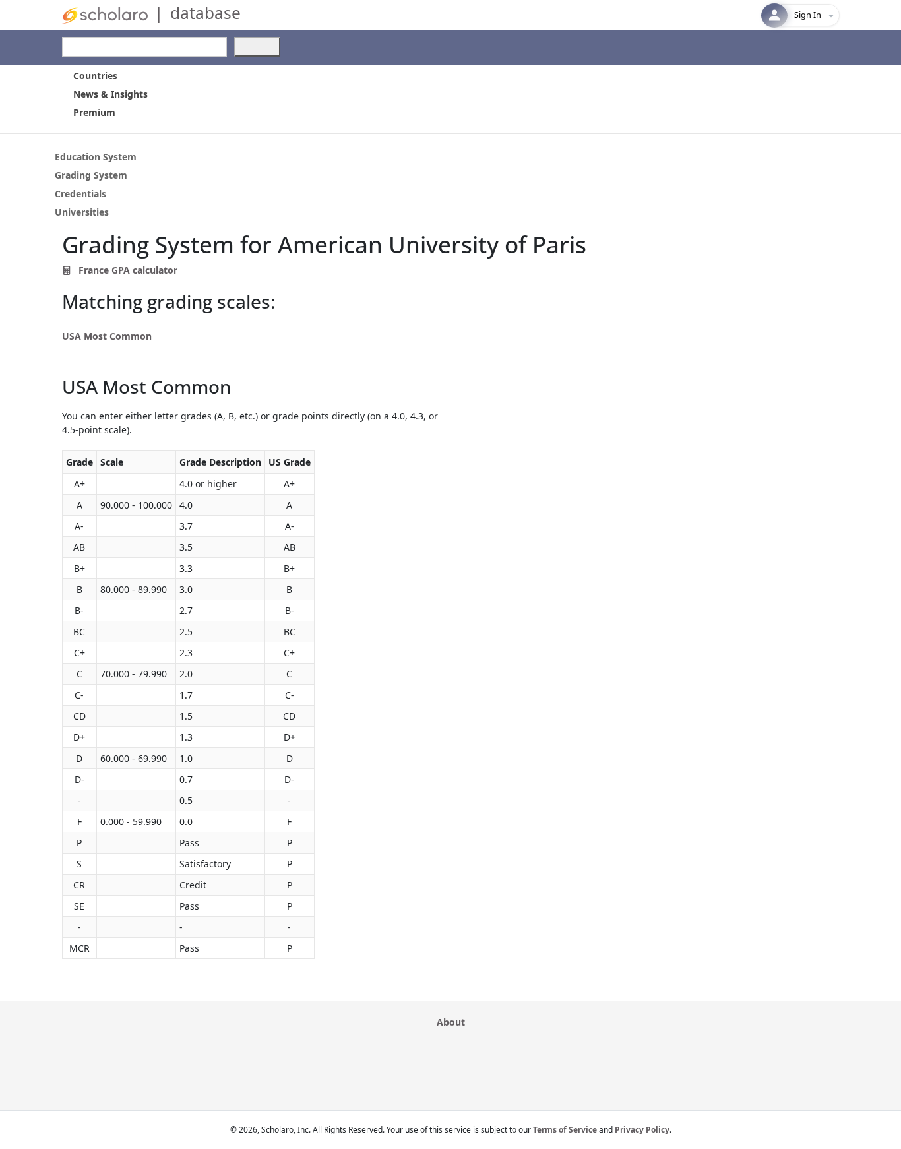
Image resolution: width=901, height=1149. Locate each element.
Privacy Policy (642, 1129)
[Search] (257, 47)
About (451, 1022)
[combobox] (144, 47)
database (205, 13)
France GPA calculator (126, 270)
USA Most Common (107, 336)
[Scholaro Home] (105, 14)
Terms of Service (565, 1129)
